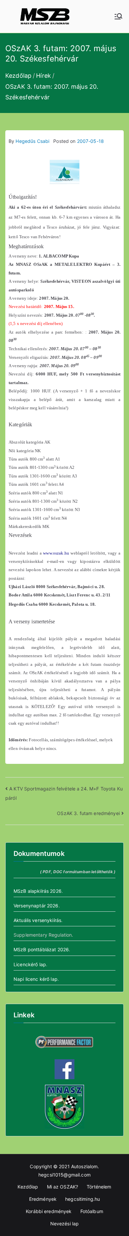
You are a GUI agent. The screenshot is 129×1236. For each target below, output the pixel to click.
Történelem (99, 1186)
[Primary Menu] (118, 16)
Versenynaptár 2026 (36, 905)
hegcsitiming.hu (82, 1199)
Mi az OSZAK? (62, 1186)
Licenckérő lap (30, 964)
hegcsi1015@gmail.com (64, 1175)
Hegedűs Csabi (32, 141)
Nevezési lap (64, 1223)
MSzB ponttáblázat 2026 (41, 949)
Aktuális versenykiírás (37, 920)
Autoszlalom (84, 1166)
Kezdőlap (28, 1186)
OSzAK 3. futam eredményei (88, 813)
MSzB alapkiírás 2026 (38, 891)
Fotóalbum (91, 1211)
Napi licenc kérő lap (36, 979)
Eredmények (43, 1199)
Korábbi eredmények (49, 1211)
